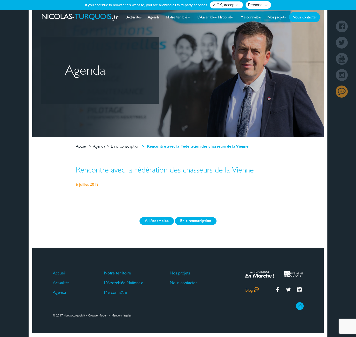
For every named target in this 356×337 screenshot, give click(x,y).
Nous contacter (305, 17)
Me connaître (250, 17)
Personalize (258, 5)
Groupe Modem (98, 315)
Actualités (134, 17)
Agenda (154, 17)
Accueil (59, 273)
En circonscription (195, 221)
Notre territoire (178, 17)
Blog (342, 92)
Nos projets (277, 17)
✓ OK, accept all (226, 5)
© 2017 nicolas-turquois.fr (69, 315)
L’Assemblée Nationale (215, 17)
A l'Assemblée (157, 221)
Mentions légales (121, 315)
